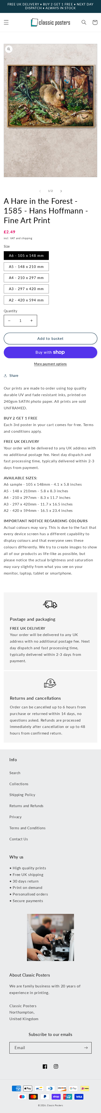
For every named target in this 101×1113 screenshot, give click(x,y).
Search (14, 773)
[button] (6, 22)
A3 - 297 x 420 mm (26, 289)
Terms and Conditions (27, 828)
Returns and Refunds (26, 806)
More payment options (50, 364)
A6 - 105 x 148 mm (26, 255)
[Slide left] (40, 191)
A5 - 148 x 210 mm (26, 266)
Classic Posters (55, 1105)
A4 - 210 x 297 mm (26, 277)
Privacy (15, 817)
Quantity (10, 311)
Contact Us (18, 839)
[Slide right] (61, 191)
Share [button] (14, 375)
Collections (19, 784)
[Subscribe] (86, 1048)
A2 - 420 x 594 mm (26, 300)
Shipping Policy (22, 795)
